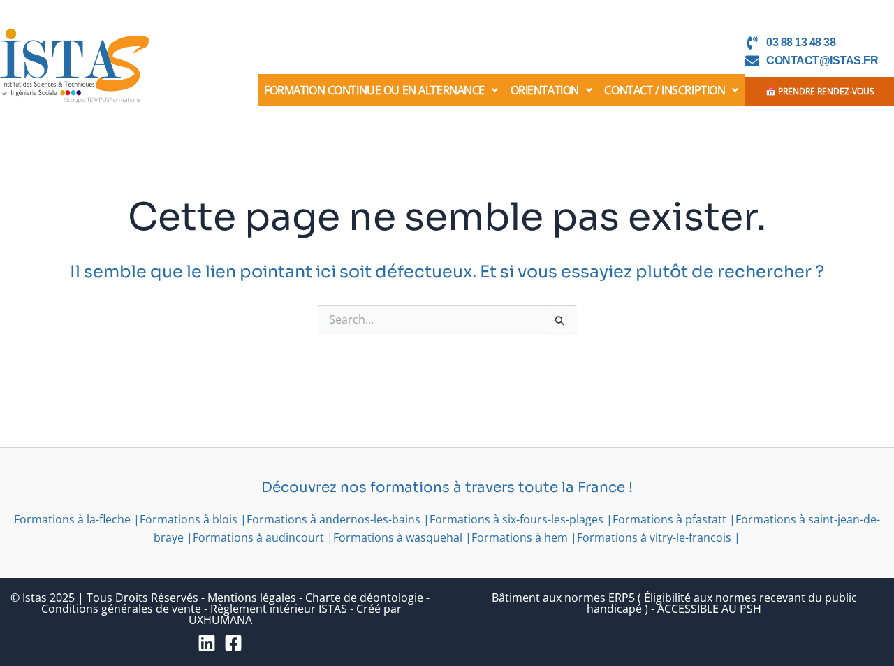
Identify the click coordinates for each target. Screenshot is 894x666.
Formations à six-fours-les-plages (516, 519)
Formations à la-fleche (72, 519)
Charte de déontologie (364, 597)
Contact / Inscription (664, 90)
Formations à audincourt (258, 537)
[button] (381, 90)
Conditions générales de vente (121, 608)
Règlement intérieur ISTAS (278, 608)
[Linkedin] (207, 643)
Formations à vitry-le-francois (654, 537)
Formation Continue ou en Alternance (374, 90)
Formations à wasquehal (397, 537)
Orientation (545, 90)
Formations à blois (188, 519)
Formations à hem (519, 537)
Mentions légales (251, 597)
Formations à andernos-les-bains (333, 519)
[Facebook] (233, 643)
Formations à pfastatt (669, 519)
